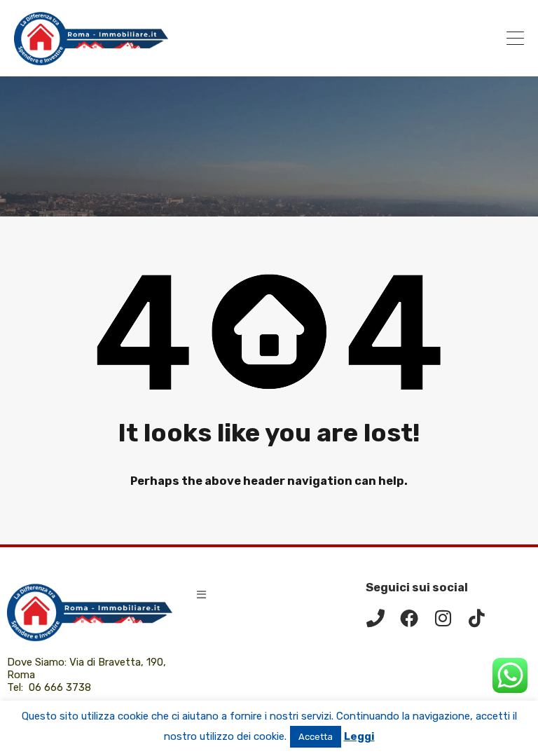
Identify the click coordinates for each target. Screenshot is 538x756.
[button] (201, 594)
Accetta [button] (315, 736)
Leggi (359, 736)
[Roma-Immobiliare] (91, 59)
